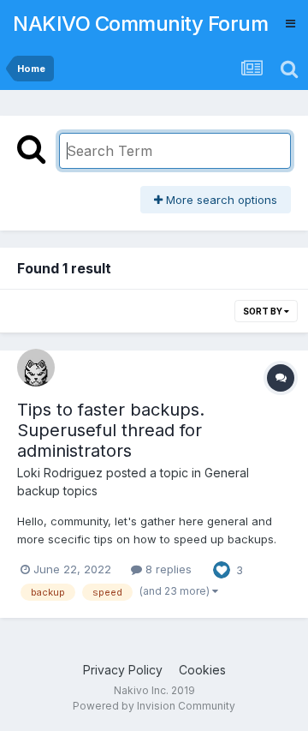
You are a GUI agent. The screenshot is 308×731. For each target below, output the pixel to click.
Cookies (202, 669)
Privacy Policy (123, 669)
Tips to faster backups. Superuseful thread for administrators (110, 430)
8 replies (167, 569)
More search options (220, 200)
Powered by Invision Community (154, 705)
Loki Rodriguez (60, 472)
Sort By (263, 311)
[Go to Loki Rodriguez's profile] (36, 367)
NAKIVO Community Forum (140, 23)
